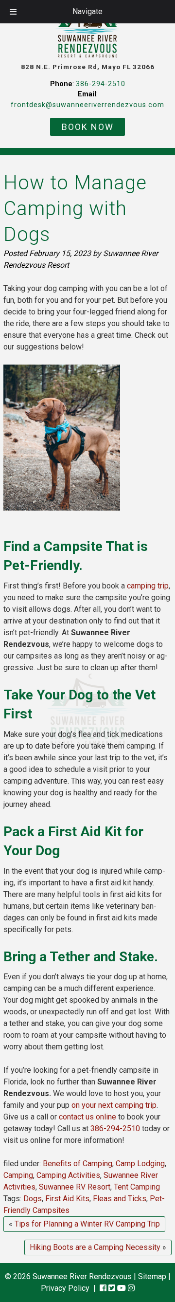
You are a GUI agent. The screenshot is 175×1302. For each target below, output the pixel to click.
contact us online (87, 1116)
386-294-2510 (100, 84)
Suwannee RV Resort (74, 1187)
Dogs (32, 1198)
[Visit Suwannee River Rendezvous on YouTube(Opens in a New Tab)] (121, 1288)
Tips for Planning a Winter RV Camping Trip (87, 1224)
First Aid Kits (67, 1198)
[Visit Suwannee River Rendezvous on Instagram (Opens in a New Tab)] (131, 1288)
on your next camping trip (114, 1105)
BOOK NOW (88, 127)
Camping (18, 1175)
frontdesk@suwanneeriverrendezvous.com (87, 105)
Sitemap (152, 1276)
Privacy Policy (65, 1288)
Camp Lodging (140, 1163)
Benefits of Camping (77, 1163)
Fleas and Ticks (119, 1198)
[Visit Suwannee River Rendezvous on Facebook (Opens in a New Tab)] (103, 1288)
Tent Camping (137, 1187)
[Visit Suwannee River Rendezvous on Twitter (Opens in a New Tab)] (111, 1288)
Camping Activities (68, 1175)
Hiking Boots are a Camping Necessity (95, 1247)
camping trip (148, 585)
